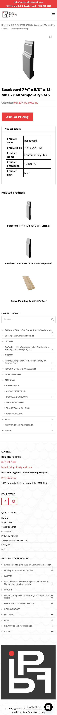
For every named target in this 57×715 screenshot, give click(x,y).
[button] (51, 37)
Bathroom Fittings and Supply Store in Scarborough (28, 330)
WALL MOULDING (14, 413)
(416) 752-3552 (44, 6)
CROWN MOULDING (15, 391)
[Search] (52, 319)
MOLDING (13, 25)
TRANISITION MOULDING (17, 408)
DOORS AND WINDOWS (17, 396)
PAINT (8, 419)
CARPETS (9, 341)
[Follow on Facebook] (5, 501)
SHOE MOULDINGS (15, 402)
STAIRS (8, 430)
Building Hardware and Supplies (19, 335)
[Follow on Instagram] (13, 501)
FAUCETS (9, 355)
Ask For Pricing (17, 117)
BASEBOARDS (26, 25)
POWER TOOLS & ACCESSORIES (19, 425)
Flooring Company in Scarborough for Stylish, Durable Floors (26, 362)
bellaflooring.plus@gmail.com (28, 2)
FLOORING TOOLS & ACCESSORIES (20, 368)
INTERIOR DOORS (13, 374)
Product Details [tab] (13, 128)
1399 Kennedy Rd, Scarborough (21, 6)
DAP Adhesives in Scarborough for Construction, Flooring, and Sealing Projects (27, 348)
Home (4, 25)
